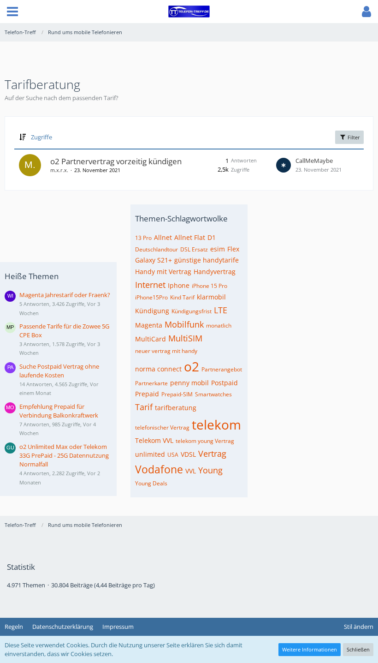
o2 (191, 366)
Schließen (358, 649)
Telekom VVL (154, 440)
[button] (12, 11)
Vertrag (212, 453)
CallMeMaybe (314, 160)
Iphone (178, 285)
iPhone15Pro (151, 297)
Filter (353, 137)
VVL (190, 470)
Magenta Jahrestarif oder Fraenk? (64, 295)
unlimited (150, 454)
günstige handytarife (206, 260)
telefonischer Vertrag (162, 427)
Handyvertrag (215, 271)
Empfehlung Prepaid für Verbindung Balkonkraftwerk (58, 410)
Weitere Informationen (309, 649)
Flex (233, 249)
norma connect (158, 368)
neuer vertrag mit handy (166, 351)
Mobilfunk (184, 324)
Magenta (148, 325)
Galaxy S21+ (153, 260)
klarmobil (211, 297)
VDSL (188, 454)
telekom (216, 424)
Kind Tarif (182, 297)
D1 (211, 237)
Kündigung (152, 310)
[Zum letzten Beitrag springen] (283, 165)
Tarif (144, 406)
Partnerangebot (221, 369)
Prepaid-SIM (177, 394)
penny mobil (189, 382)
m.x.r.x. (59, 170)
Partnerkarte (151, 383)
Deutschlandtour (156, 249)
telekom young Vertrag (205, 441)
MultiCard (150, 338)
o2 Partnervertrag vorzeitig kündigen (116, 161)
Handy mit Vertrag (163, 271)
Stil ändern (358, 626)
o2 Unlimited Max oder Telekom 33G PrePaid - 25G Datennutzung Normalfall (64, 455)
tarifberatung (175, 407)
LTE (220, 310)
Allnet (163, 237)
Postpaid (224, 382)
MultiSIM (185, 338)
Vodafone (159, 469)
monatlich (218, 325)
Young (210, 470)
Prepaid (147, 393)
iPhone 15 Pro (209, 286)
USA (172, 455)
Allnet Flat (189, 237)
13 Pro (143, 238)
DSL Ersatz (194, 249)
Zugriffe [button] (41, 137)
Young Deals (151, 483)
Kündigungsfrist (191, 311)
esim (217, 249)
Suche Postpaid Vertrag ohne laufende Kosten (59, 370)
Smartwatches (213, 394)
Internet (150, 284)
